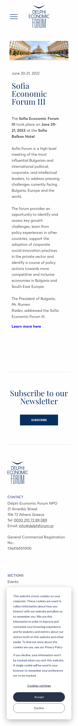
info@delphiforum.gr (36, 525)
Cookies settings (39, 685)
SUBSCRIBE (39, 420)
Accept (39, 697)
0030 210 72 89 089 (30, 520)
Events (13, 581)
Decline (39, 708)
